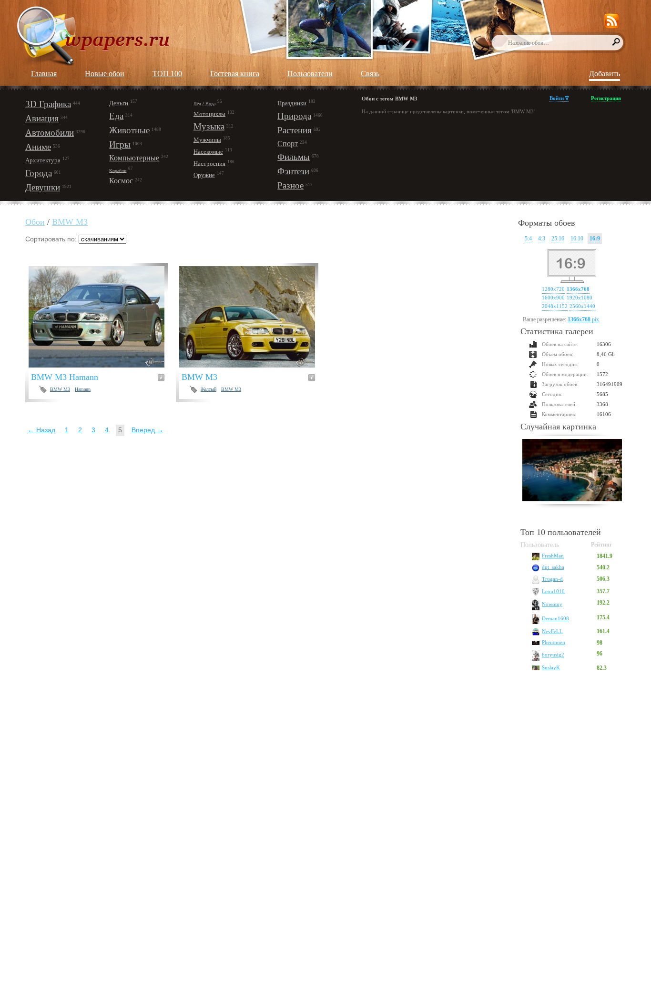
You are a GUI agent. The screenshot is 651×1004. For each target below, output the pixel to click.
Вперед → (147, 430)
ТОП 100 (167, 74)
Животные (129, 130)
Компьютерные (134, 158)
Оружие (204, 175)
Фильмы (293, 157)
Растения (294, 130)
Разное (290, 185)
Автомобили (49, 133)
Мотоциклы (209, 113)
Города (38, 173)
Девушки (42, 187)
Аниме (38, 147)
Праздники (291, 103)
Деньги (118, 103)
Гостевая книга (234, 74)
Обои (35, 222)
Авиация (42, 118)
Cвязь (370, 74)
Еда (116, 116)
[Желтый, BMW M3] (252, 317)
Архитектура (43, 160)
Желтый (208, 389)
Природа (294, 116)
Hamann (83, 389)
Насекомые (208, 151)
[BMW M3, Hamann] (102, 317)
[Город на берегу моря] (572, 471)
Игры (120, 144)
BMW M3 (70, 222)
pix (583, 319)
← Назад (41, 430)
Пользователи (310, 74)
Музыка (208, 126)
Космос (121, 181)
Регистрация (606, 98)
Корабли (117, 170)
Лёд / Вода (204, 103)
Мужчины (207, 139)
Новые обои (104, 74)
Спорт (287, 143)
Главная (44, 74)
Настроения (209, 163)
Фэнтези (293, 171)
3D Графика (48, 104)
